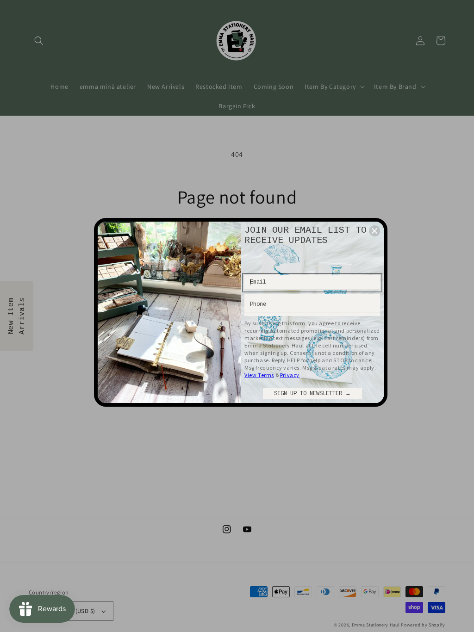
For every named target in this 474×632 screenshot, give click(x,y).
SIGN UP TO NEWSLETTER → (312, 393)
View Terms (259, 375)
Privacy (289, 375)
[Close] (374, 230)
